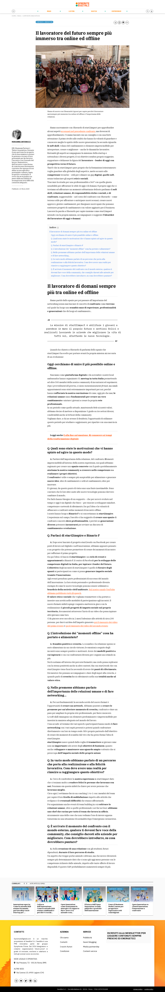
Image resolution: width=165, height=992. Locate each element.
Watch (94, 11)
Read (49, 11)
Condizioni (64, 951)
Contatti (63, 942)
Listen (71, 11)
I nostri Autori (66, 946)
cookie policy (148, 989)
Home (14, 16)
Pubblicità (87, 937)
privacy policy (137, 989)
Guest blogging (89, 942)
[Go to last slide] (24, 883)
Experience (116, 11)
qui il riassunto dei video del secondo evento (87, 626)
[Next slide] (26, 883)
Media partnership (91, 946)
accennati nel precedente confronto (78, 131)
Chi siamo (64, 937)
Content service (90, 951)
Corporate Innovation (31, 16)
